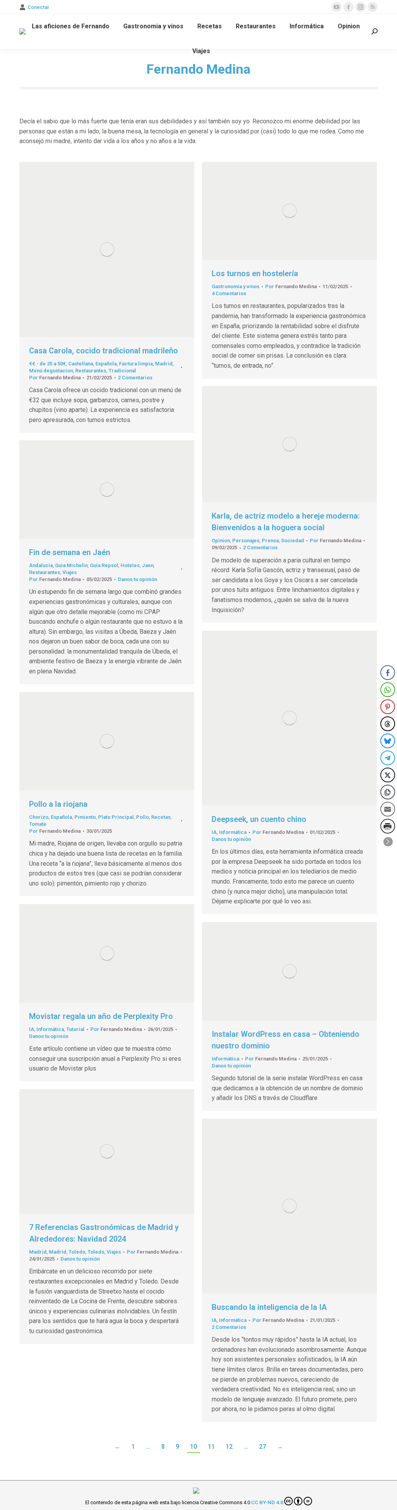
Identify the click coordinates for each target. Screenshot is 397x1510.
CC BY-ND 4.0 (267, 1502)
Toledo (77, 1252)
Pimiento (85, 817)
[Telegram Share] (387, 758)
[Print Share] (387, 826)
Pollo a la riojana (58, 804)
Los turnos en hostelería (255, 273)
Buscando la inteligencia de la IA (269, 1307)
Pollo (142, 817)
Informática (233, 832)
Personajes (245, 540)
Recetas (161, 817)
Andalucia (41, 565)
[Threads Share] (387, 723)
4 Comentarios (229, 293)
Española (106, 364)
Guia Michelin (71, 565)
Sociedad (292, 540)
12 (229, 1446)
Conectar (38, 7)
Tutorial (75, 1029)
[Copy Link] (387, 792)
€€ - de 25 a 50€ (47, 364)
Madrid (164, 364)
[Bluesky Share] (387, 740)
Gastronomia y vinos (235, 286)
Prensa (270, 540)
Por (55, 378)
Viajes (69, 572)
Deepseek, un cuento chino (259, 819)
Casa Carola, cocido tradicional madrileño (103, 350)
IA (214, 832)
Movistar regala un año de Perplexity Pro (101, 1016)
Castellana (80, 364)
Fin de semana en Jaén (69, 552)
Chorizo (38, 817)
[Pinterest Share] (387, 706)
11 (211, 1446)
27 (262, 1446)
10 (193, 1446)
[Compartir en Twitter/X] (387, 775)
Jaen (148, 565)
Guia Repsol (104, 565)
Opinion (221, 540)
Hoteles (130, 565)
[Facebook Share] (387, 672)
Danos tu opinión (137, 579)
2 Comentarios (135, 378)
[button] (388, 841)
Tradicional (122, 371)
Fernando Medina (198, 69)
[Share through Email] (387, 809)
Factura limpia (136, 364)
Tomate (38, 824)
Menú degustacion (51, 371)
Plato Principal (116, 817)
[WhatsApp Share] (387, 689)
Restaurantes (90, 371)
